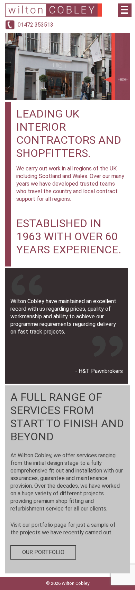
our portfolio (43, 552)
